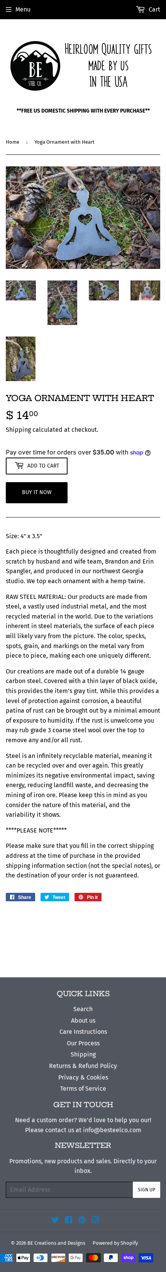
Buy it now (37, 492)
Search (83, 1009)
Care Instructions (83, 1031)
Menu (22, 9)
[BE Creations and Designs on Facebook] (68, 1220)
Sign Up (146, 1189)
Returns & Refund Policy (83, 1066)
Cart (153, 9)
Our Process (83, 1043)
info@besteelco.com (112, 1130)
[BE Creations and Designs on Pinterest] (82, 1220)
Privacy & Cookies (83, 1077)
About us (83, 1020)
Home (12, 142)
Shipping (18, 429)
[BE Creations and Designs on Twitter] (55, 1220)
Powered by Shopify (115, 1243)
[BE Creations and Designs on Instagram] (95, 1220)
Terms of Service (83, 1088)
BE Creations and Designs (56, 1243)
